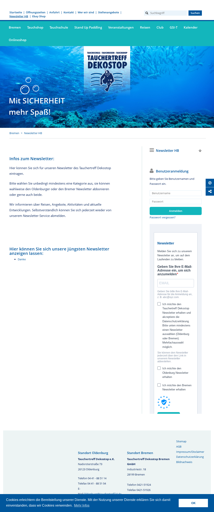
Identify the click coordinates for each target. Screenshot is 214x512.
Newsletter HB (18, 16)
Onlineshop (17, 40)
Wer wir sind (86, 12)
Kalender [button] (190, 27)
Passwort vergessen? (163, 217)
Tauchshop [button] (35, 27)
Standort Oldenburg (93, 453)
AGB (178, 446)
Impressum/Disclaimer (190, 452)
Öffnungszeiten (35, 12)
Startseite (15, 12)
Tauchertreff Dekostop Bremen (107, 71)
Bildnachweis (184, 462)
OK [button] (193, 503)
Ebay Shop (39, 16)
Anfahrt (54, 12)
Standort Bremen (140, 453)
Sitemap (181, 441)
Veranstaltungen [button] (121, 27)
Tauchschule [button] (59, 27)
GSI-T (173, 27)
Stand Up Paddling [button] (88, 27)
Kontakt (69, 12)
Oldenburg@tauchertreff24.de (102, 494)
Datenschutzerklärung (190, 457)
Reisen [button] (145, 27)
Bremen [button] (15, 27)
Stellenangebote (108, 12)
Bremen (14, 133)
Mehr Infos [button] (81, 505)
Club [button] (160, 27)
